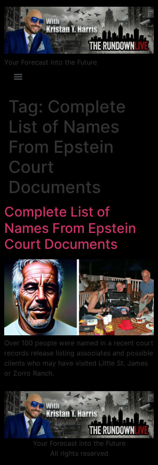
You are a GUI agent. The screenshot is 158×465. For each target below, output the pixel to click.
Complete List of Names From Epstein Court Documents (70, 228)
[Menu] (18, 77)
